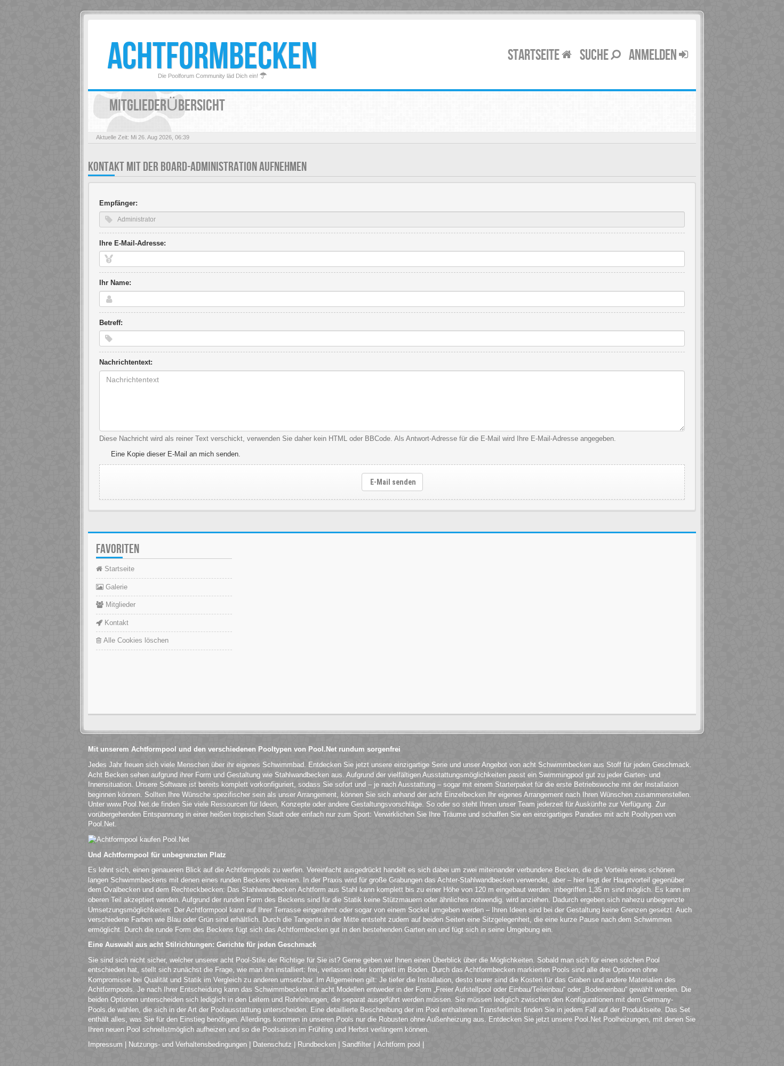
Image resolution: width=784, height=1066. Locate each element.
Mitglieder (119, 605)
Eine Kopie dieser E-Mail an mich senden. (176, 454)
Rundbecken (317, 1044)
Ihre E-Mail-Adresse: (132, 243)
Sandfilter (356, 1044)
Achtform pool (398, 1044)
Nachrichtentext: (126, 362)
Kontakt (115, 623)
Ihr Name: (115, 283)
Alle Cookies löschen (135, 640)
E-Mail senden (392, 482)
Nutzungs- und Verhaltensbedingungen (188, 1044)
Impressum (105, 1044)
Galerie (115, 587)
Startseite (535, 55)
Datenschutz (272, 1044)
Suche (595, 55)
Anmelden (654, 55)
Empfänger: (118, 203)
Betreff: (111, 323)
